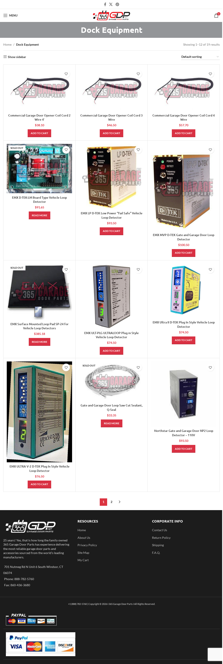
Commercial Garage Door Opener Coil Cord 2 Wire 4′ (39, 117)
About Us (84, 537)
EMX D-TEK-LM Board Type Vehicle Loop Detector (39, 199)
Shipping (158, 545)
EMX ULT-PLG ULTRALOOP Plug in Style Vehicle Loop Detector (111, 335)
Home (7, 44)
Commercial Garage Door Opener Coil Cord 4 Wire (183, 117)
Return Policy (161, 537)
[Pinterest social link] (117, 4)
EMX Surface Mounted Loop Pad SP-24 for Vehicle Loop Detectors (39, 326)
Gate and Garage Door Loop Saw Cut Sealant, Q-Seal (112, 407)
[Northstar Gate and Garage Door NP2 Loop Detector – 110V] (183, 394)
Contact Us (159, 530)
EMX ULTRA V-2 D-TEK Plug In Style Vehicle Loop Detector (39, 468)
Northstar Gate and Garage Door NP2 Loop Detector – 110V (183, 433)
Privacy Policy (87, 545)
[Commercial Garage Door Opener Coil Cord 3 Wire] (111, 89)
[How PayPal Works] (40, 643)
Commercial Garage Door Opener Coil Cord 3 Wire (111, 117)
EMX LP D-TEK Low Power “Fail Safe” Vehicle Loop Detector (111, 215)
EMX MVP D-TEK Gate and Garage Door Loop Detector (183, 237)
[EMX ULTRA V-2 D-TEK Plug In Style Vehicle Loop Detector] (39, 411)
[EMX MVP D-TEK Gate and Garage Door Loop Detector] (183, 187)
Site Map (83, 552)
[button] (39, 133)
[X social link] (111, 4)
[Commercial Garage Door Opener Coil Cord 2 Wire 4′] (39, 89)
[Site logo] (111, 15)
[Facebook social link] (105, 4)
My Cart (83, 560)
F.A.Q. (156, 552)
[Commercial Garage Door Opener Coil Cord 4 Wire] (183, 89)
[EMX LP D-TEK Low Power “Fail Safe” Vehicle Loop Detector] (111, 176)
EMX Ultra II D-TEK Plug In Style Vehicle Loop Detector (184, 324)
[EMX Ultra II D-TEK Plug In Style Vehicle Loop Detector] (183, 291)
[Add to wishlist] (66, 74)
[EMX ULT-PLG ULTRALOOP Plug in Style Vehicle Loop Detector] (111, 296)
